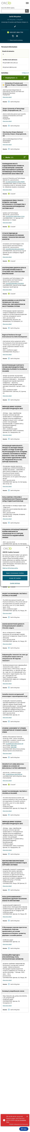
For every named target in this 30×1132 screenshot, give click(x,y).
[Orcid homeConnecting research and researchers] (6, 3)
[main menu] (27, 3)
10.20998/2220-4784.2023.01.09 (14, 743)
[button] (25, 73)
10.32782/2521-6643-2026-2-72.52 (15, 216)
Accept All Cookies (15, 578)
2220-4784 (13, 747)
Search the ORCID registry (7, 7)
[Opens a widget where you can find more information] (23, 1129)
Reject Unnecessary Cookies (15, 573)
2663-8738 (13, 745)
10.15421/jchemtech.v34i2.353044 (15, 182)
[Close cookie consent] (27, 547)
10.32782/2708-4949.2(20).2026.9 (15, 249)
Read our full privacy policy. (10, 568)
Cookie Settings (15, 583)
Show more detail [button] (7, 97)
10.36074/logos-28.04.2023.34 (14, 774)
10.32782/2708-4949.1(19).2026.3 (15, 283)
